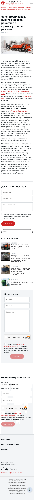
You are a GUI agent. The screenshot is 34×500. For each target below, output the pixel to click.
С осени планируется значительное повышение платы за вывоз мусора (22, 282)
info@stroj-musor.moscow (14, 4)
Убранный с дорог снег (19, 111)
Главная (3, 7)
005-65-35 (15, 2)
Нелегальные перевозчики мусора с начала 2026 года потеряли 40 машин (20, 246)
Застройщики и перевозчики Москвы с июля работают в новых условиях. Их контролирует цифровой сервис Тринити (21, 271)
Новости (10, 7)
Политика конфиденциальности (11, 473)
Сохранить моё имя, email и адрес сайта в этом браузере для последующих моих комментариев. (17, 216)
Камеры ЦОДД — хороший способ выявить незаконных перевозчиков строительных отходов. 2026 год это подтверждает (20, 258)
